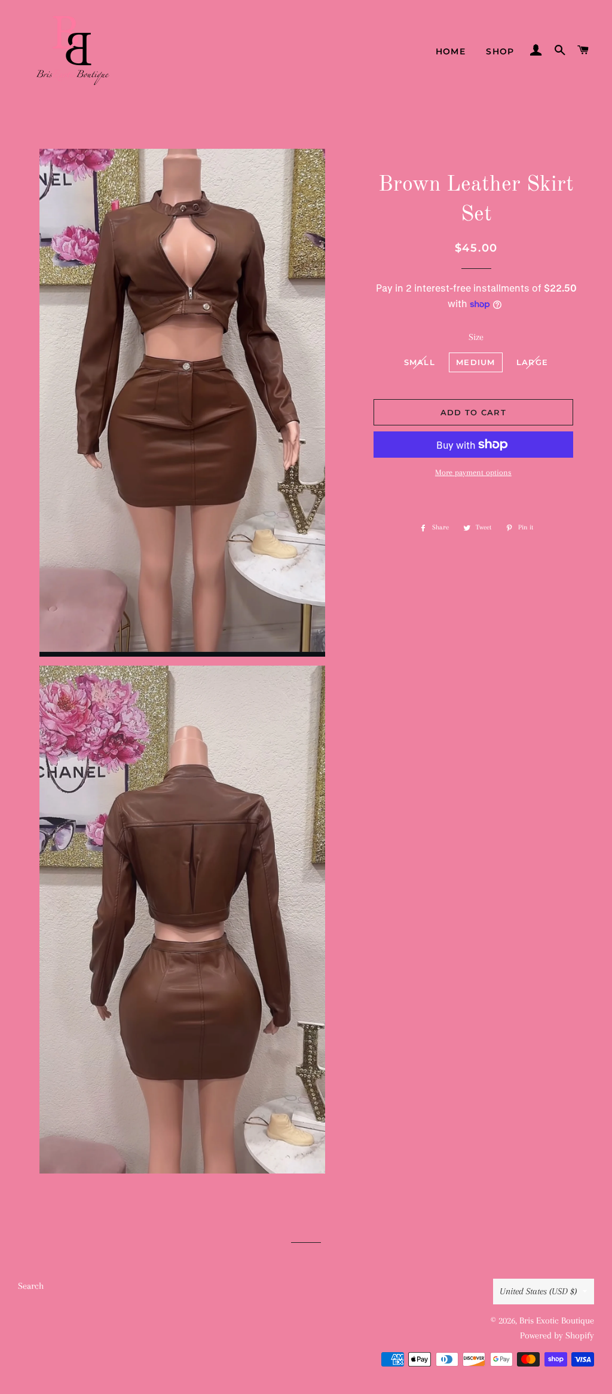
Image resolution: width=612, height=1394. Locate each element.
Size (476, 337)
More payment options (473, 472)
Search (31, 1285)
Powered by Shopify (557, 1335)
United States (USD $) (538, 1291)
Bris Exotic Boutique (556, 1320)
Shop (500, 51)
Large (532, 362)
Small (420, 362)
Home (451, 51)
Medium (475, 362)
